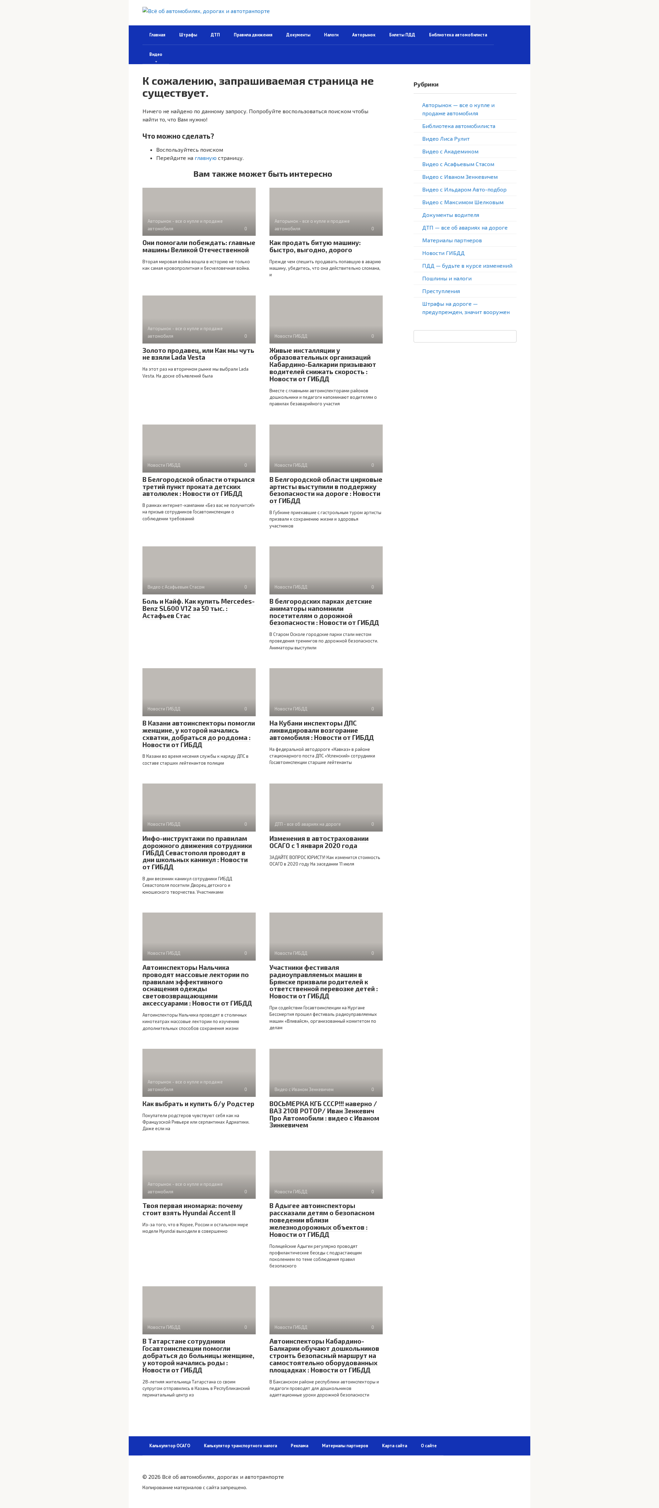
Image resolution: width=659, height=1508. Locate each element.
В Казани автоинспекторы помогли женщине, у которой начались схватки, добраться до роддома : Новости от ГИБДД (198, 734)
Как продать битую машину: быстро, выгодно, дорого (315, 246)
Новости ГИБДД (443, 253)
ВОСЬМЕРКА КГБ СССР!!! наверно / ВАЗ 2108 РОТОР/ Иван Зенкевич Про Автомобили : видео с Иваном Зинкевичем (324, 1114)
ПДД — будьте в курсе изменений (467, 265)
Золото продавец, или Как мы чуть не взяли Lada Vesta (198, 353)
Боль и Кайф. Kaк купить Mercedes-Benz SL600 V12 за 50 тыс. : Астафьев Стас (198, 608)
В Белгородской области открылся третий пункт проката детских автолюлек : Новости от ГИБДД (198, 486)
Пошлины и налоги (447, 278)
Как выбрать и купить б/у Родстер (198, 1103)
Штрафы (188, 35)
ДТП (215, 35)
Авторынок (363, 35)
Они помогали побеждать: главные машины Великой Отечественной (198, 246)
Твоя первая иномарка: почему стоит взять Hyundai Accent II (192, 1209)
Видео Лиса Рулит (446, 138)
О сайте (429, 1446)
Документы (298, 35)
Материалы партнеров (452, 240)
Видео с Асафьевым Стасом (458, 164)
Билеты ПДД (402, 35)
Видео (155, 54)
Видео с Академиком (450, 151)
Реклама (299, 1446)
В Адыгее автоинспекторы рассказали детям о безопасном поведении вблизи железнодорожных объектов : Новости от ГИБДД (321, 1220)
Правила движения (253, 35)
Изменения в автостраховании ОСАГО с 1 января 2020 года (319, 841)
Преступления (441, 291)
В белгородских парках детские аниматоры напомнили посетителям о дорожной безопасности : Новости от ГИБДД (324, 612)
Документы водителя (450, 214)
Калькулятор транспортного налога (240, 1446)
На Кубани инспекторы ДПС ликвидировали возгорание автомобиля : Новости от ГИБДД (321, 730)
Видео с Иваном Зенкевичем (460, 176)
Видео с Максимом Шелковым (463, 202)
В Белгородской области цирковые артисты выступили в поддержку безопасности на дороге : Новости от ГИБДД (325, 490)
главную (206, 157)
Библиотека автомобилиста (458, 35)
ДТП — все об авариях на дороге (465, 227)
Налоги (331, 35)
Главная (157, 35)
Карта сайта (394, 1446)
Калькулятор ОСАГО (169, 1446)
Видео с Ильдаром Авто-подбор (464, 189)
